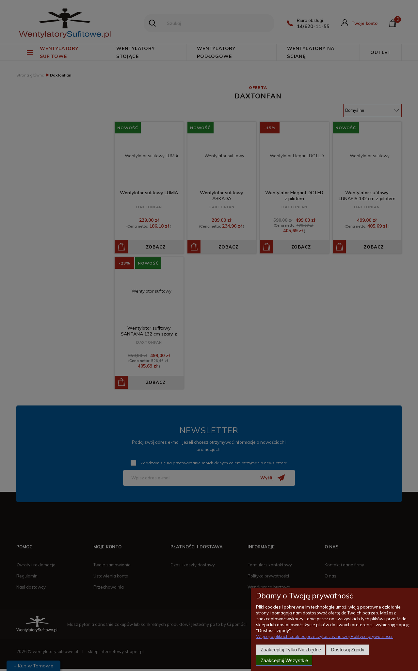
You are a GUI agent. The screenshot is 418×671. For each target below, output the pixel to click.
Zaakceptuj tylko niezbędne (291, 649)
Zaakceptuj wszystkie (284, 660)
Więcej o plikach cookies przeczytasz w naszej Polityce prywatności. (324, 636)
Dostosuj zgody (347, 649)
